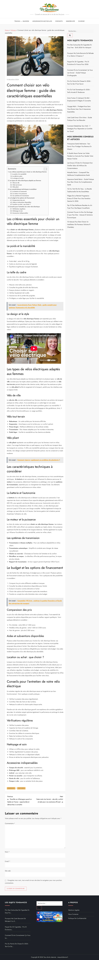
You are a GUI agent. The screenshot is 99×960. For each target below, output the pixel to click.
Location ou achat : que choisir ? (22, 204)
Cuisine (81, 21)
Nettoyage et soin (18, 211)
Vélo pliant (16, 187)
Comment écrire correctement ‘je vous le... (17, 936)
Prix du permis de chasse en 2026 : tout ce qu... (17, 945)
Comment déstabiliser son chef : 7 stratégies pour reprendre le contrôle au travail (79, 128)
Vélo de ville (16, 183)
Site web (8, 871)
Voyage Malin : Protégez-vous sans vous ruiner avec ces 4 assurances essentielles (79, 109)
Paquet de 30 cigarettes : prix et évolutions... (16, 928)
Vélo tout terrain (17, 185)
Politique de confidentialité (77, 918)
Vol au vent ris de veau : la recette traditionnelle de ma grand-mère (79, 190)
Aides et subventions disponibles (22, 202)
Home (7, 30)
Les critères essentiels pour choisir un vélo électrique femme (28, 172)
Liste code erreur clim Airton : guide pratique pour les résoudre (79, 118)
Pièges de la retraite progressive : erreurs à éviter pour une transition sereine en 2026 (78, 198)
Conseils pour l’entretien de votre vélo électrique (24, 207)
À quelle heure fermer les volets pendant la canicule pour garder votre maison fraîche (80, 156)
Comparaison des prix (19, 200)
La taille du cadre (17, 176)
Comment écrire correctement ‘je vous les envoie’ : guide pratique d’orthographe (80, 73)
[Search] (70, 35)
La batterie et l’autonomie (19, 191)
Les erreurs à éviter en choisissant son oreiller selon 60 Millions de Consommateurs (80, 165)
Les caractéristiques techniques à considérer (23, 189)
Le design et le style (18, 178)
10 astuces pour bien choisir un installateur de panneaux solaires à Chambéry (78, 224)
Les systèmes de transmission (21, 196)
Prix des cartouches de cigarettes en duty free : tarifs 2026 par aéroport (79, 46)
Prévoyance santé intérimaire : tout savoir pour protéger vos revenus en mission (79, 146)
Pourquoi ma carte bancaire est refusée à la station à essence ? (80, 54)
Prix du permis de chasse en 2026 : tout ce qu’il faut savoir (79, 82)
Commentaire (10, 823)
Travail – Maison (21, 21)
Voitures (13, 30)
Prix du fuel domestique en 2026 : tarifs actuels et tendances (78, 90)
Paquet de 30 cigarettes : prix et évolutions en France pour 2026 (78, 63)
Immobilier (70, 21)
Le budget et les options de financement (21, 198)
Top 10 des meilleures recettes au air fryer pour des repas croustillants (79, 206)
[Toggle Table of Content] (44, 169)
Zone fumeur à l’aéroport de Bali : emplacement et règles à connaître (79, 99)
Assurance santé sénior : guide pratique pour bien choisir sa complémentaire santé (80, 182)
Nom (7, 852)
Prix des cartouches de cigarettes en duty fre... (17, 911)
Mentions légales (73, 910)
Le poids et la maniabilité (19, 174)
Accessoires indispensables (20, 213)
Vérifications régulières (19, 209)
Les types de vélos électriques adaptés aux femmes (25, 180)
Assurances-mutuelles (42, 21)
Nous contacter (73, 914)
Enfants (59, 21)
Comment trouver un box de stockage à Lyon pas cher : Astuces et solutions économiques (80, 215)
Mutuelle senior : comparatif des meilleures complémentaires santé (78, 173)
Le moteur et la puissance (20, 194)
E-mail (7, 861)
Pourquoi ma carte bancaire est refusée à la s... (15, 919)
